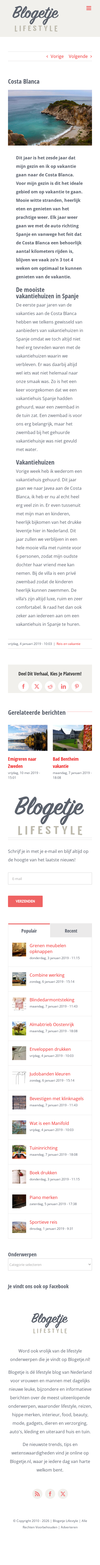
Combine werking (47, 975)
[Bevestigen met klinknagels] (19, 1100)
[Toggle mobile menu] (89, 8)
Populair (29, 931)
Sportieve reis (43, 1222)
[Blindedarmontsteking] (19, 1001)
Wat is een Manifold (49, 1123)
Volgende (78, 56)
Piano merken (44, 1197)
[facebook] (50, 1494)
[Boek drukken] (19, 1174)
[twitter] (63, 1494)
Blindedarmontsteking (52, 1000)
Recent (71, 931)
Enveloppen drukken (50, 1049)
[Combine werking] (19, 976)
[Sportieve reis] (19, 1223)
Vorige (57, 56)
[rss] (37, 1494)
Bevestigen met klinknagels (57, 1099)
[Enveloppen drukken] (19, 1050)
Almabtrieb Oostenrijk (52, 1024)
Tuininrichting (44, 1148)
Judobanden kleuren (50, 1074)
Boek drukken (43, 1173)
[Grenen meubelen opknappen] (19, 947)
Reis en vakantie (69, 643)
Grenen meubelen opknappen (48, 948)
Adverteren (69, 1527)
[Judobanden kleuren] (19, 1075)
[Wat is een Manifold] (19, 1125)
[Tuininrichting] (19, 1149)
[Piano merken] (19, 1199)
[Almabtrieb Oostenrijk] (19, 1026)
